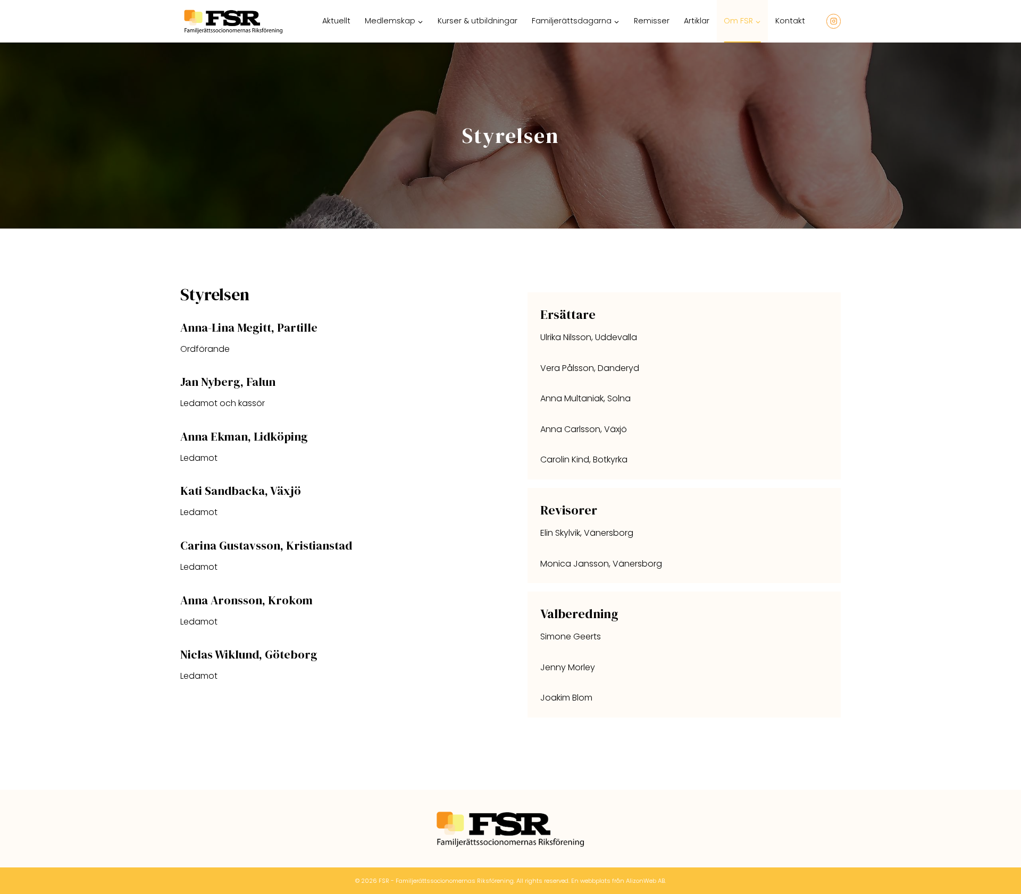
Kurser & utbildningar (477, 20)
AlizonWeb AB (645, 880)
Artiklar (696, 20)
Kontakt (790, 20)
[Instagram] (833, 21)
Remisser (651, 20)
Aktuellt (336, 20)
